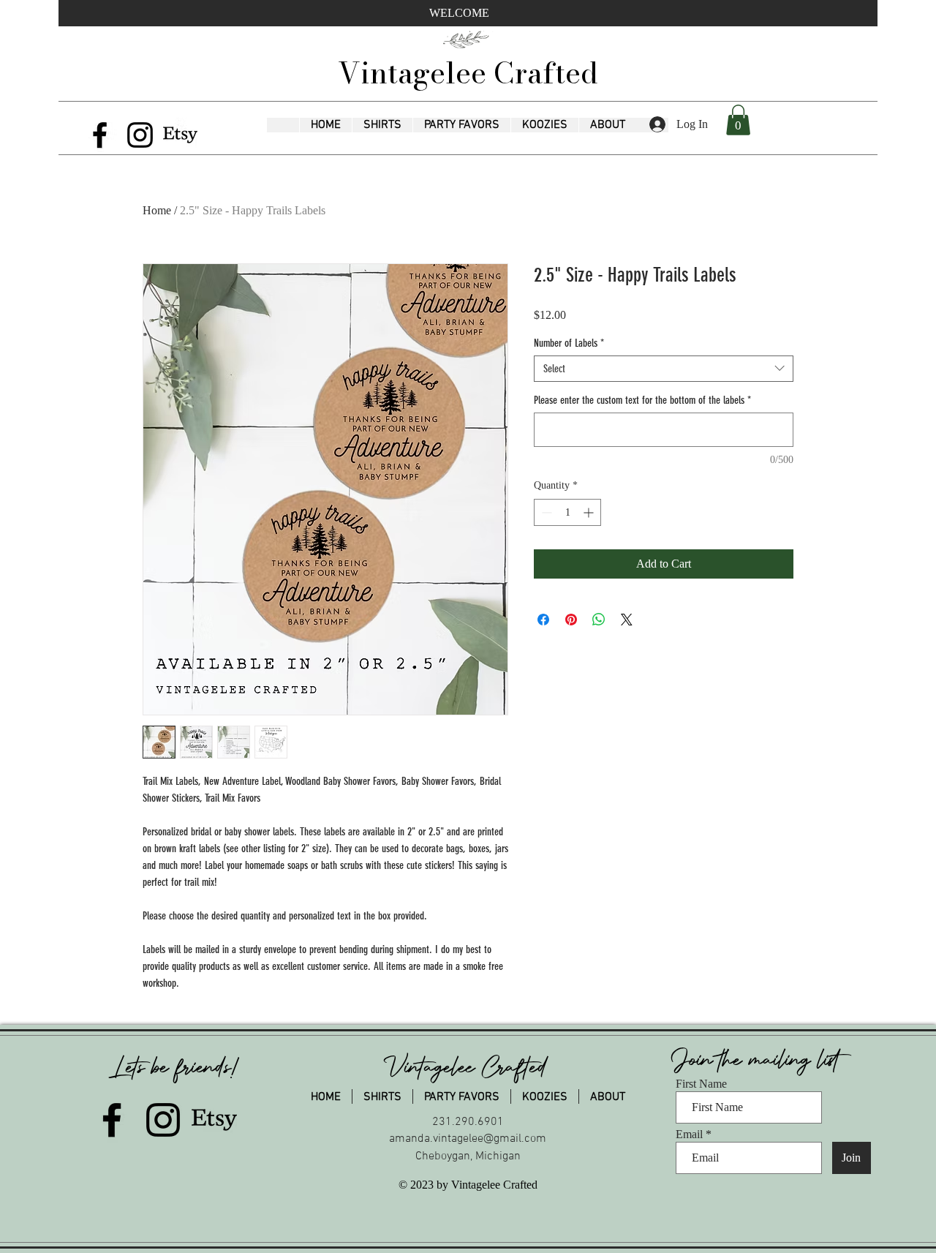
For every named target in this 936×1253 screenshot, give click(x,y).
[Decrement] (545, 512)
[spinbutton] (567, 512)
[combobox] (663, 368)
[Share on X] (626, 619)
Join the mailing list (759, 1060)
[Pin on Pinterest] (571, 619)
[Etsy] (180, 135)
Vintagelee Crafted (468, 72)
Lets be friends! (176, 1067)
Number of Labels (569, 343)
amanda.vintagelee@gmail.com (467, 1139)
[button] (382, 125)
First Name (701, 1084)
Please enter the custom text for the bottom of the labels (642, 400)
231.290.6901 (468, 1122)
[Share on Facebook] (543, 619)
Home (157, 210)
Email (689, 1134)
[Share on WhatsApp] (599, 619)
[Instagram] (140, 135)
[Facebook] (100, 135)
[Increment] (590, 512)
